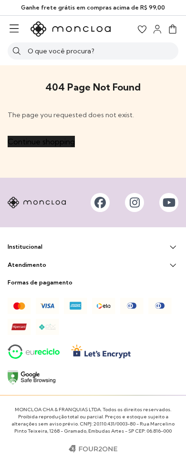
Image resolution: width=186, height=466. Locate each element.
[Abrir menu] (14, 29)
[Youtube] (168, 202)
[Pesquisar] (16, 51)
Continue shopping (41, 141)
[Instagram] (134, 202)
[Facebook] (100, 202)
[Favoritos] (142, 29)
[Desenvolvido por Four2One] (93, 449)
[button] (172, 29)
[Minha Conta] (157, 29)
